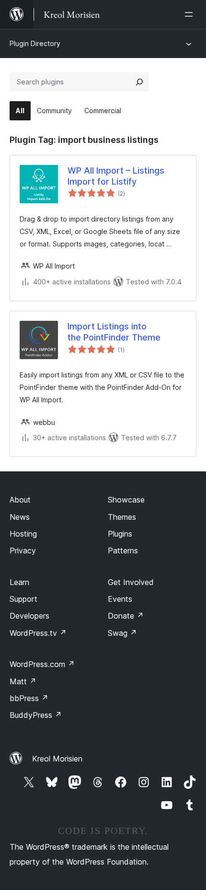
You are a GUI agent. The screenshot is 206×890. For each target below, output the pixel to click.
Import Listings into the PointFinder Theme (114, 331)
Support (23, 599)
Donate (126, 616)
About (20, 499)
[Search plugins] (139, 82)
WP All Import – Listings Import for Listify (116, 176)
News (20, 517)
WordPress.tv (38, 633)
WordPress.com (42, 664)
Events (120, 599)
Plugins (120, 534)
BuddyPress (36, 715)
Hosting (23, 534)
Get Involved (131, 582)
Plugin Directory (35, 43)
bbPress (29, 698)
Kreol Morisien (57, 758)
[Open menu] (190, 14)
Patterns (123, 550)
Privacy (23, 550)
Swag (122, 633)
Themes (122, 517)
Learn (19, 582)
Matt (23, 681)
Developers (29, 616)
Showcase (126, 499)
